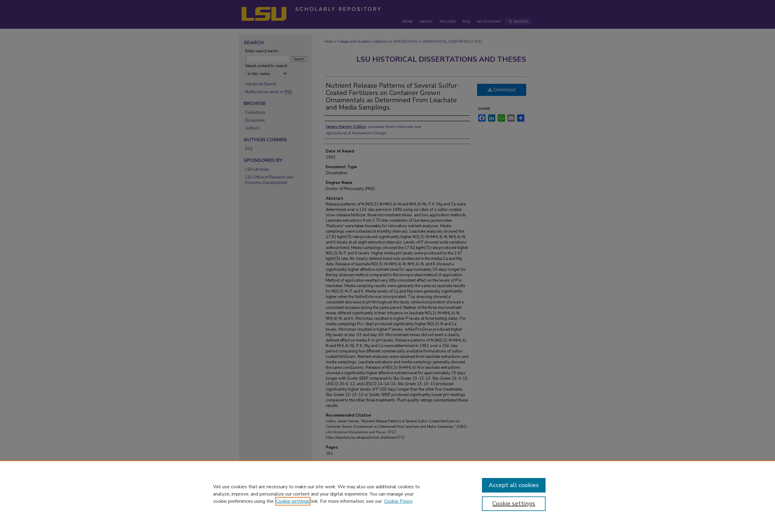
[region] (387, 493)
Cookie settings (292, 501)
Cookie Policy (398, 501)
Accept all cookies (514, 485)
